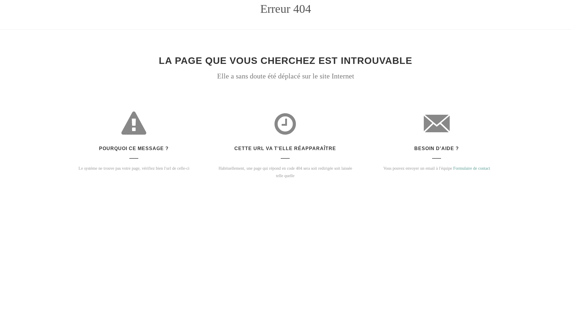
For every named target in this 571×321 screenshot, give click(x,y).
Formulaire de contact (471, 168)
